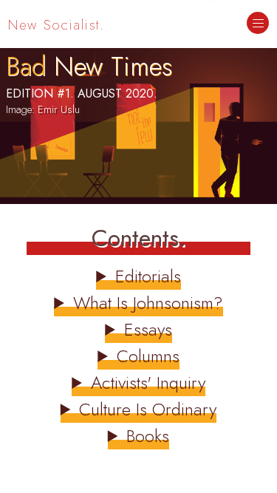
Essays (147, 329)
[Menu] (257, 24)
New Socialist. (56, 24)
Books (147, 436)
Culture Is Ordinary (147, 409)
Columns (148, 356)
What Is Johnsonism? (147, 303)
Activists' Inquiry (148, 382)
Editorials (147, 276)
